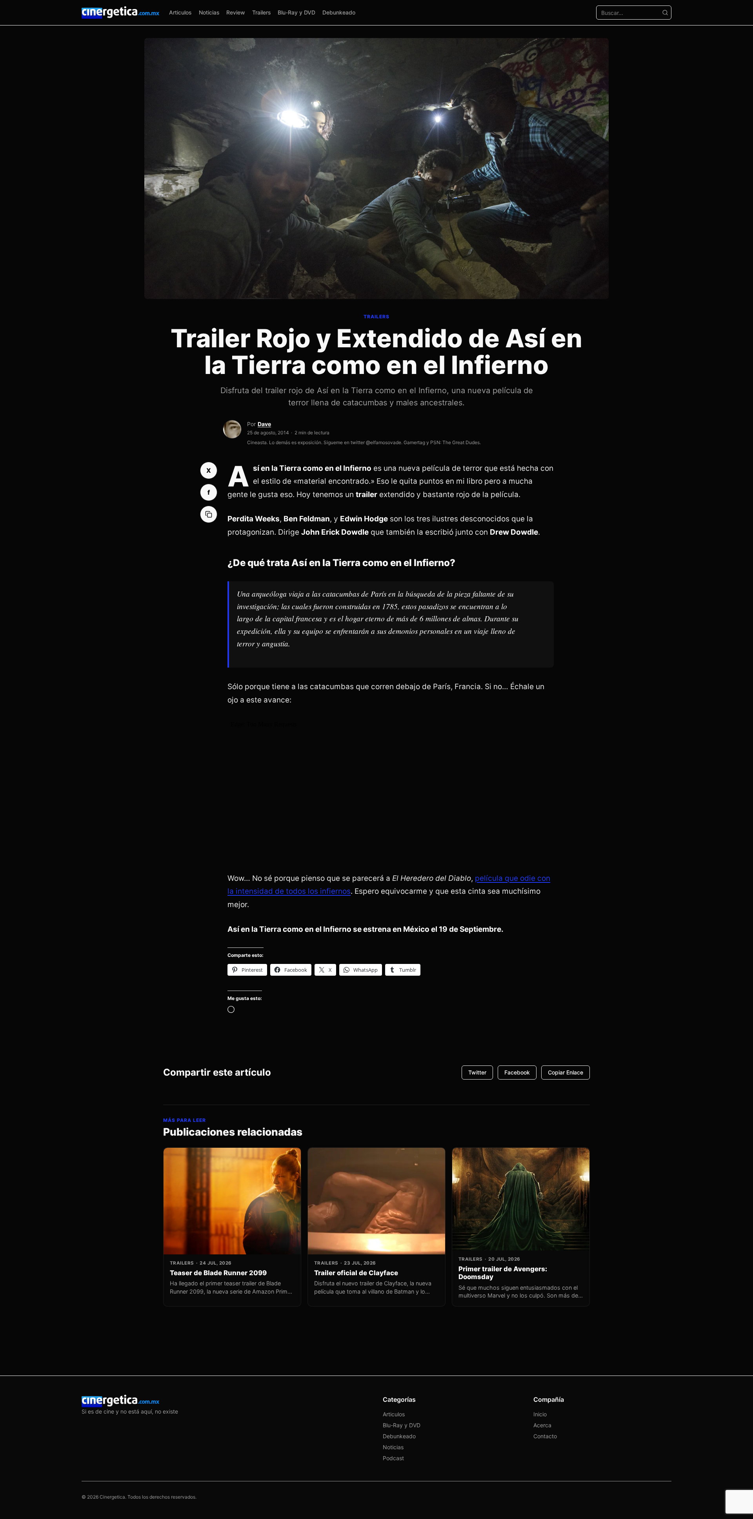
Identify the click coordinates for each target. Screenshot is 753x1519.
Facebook (517, 1072)
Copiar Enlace (565, 1072)
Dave (264, 424)
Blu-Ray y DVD (296, 12)
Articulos (180, 12)
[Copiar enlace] (208, 514)
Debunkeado (338, 12)
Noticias (209, 12)
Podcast (393, 1458)
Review (235, 12)
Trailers (261, 12)
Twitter (477, 1072)
